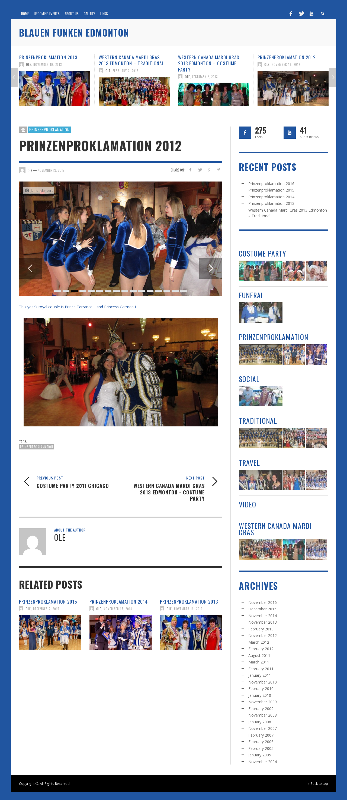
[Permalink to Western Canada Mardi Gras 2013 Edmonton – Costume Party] (134, 94)
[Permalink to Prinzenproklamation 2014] (120, 664)
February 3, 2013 (46, 70)
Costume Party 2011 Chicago (289, 57)
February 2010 (261, 688)
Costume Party (262, 253)
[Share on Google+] (209, 170)
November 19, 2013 (188, 640)
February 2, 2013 (125, 76)
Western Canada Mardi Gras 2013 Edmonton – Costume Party (129, 63)
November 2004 (262, 761)
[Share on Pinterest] (218, 170)
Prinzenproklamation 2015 (48, 633)
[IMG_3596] (120, 403)
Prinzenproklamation (49, 129)
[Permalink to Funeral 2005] (260, 312)
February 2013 (261, 628)
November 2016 (262, 602)
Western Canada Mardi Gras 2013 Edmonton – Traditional (52, 60)
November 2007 (262, 728)
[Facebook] (291, 13)
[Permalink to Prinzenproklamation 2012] (213, 88)
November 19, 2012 (206, 64)
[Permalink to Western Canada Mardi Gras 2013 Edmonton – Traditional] (54, 91)
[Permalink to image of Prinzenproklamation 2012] (120, 255)
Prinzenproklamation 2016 (271, 183)
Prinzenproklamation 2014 (118, 633)
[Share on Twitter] (200, 170)
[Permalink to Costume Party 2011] (316, 271)
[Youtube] (311, 13)
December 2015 (262, 608)
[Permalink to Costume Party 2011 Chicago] (293, 88)
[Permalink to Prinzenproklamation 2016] (260, 354)
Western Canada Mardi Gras (275, 528)
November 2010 (262, 682)
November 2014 (262, 615)
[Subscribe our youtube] (290, 133)
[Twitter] (301, 13)
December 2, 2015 (46, 640)
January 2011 (259, 675)
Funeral (251, 295)
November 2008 (262, 715)
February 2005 (261, 748)
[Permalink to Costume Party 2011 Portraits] (294, 271)
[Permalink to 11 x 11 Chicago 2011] (294, 480)
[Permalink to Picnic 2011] (260, 396)
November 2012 (262, 635)
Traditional (258, 420)
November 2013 (262, 622)
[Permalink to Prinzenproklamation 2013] (191, 664)
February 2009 (261, 708)
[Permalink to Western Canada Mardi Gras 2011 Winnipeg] (316, 480)
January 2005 (259, 754)
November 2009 (262, 701)
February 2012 (261, 648)
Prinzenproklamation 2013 (189, 633)
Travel (249, 462)
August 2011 (259, 655)
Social (249, 379)
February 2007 (261, 735)
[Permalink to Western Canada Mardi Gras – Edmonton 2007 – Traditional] (316, 438)
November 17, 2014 (118, 640)
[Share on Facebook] (190, 170)
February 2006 (261, 741)
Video (247, 504)
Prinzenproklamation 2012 (207, 57)
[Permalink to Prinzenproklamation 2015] (50, 664)
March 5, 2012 (282, 64)
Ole (28, 70)
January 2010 (259, 695)
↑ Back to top (318, 783)
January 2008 (259, 721)
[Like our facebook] (245, 133)
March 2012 (258, 642)
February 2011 (261, 668)
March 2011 (258, 662)
